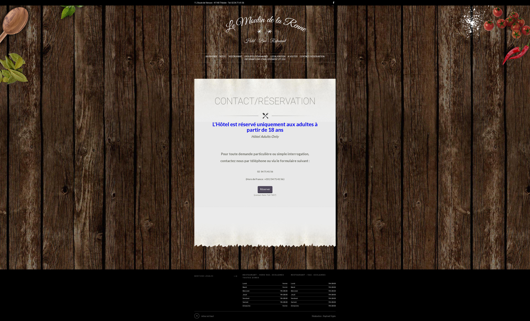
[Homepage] (265, 29)
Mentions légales (203, 276)
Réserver (265, 189)
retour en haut (207, 316)
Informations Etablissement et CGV (265, 59)
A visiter (293, 56)
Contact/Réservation (312, 56)
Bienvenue (211, 56)
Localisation (277, 56)
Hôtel (223, 56)
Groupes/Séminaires (256, 56)
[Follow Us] (334, 3)
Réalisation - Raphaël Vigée (324, 316)
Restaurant (235, 56)
